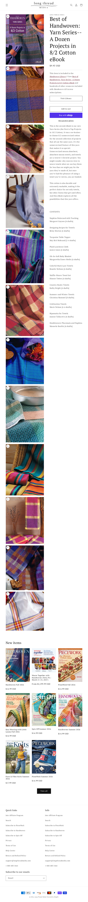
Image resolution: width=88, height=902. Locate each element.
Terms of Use (11, 846)
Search (8, 820)
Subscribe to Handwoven (15, 831)
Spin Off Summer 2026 (41, 729)
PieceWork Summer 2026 (42, 776)
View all (44, 791)
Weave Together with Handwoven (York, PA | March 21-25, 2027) (41, 677)
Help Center (10, 851)
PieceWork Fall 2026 (66, 685)
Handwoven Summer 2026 (69, 729)
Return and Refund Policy (16, 856)
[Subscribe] (43, 878)
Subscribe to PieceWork (15, 825)
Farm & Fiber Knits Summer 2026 (17, 777)
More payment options (66, 121)
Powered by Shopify (53, 897)
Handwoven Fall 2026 (15, 685)
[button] (6, 5)
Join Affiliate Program (14, 815)
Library (58, 76)
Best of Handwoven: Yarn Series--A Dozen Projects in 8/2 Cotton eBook (65, 79)
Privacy (9, 840)
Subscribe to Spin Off (14, 836)
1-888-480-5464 (12, 866)
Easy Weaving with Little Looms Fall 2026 (16, 730)
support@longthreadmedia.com (18, 861)
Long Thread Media (40, 897)
